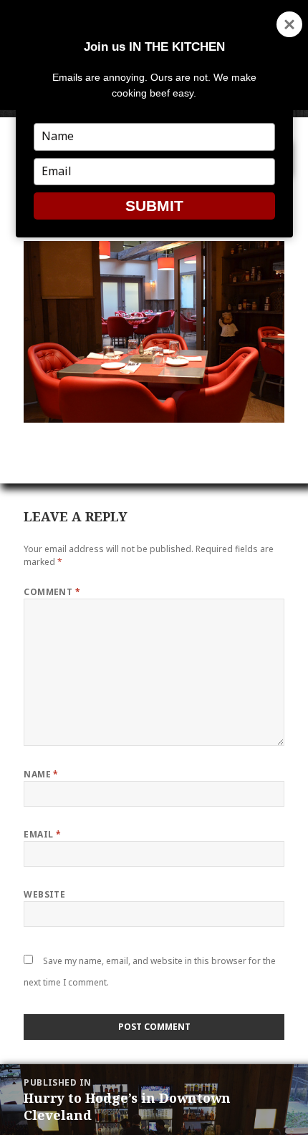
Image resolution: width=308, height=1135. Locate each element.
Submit (154, 205)
